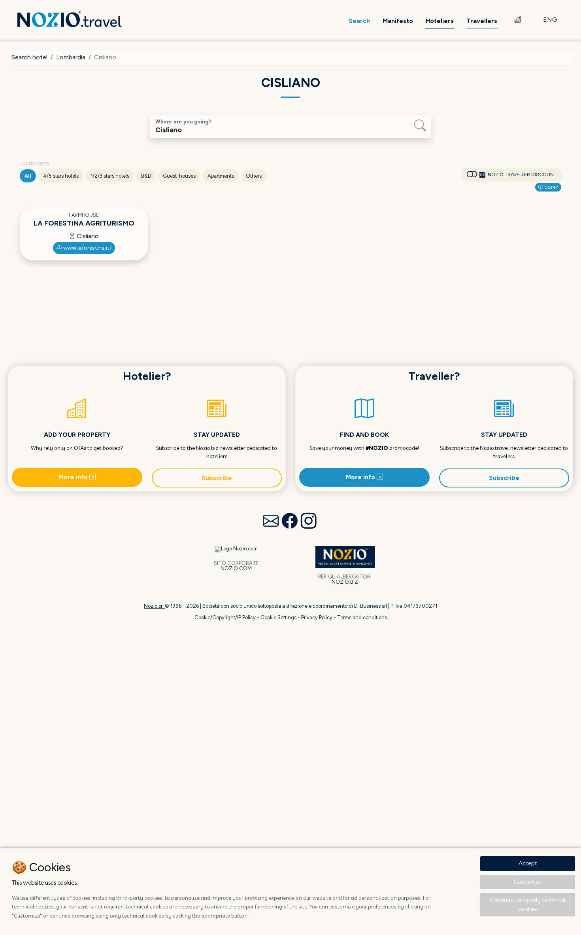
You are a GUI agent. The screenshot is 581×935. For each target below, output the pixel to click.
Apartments (221, 176)
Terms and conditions (362, 617)
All (28, 176)
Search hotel (29, 57)
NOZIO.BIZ (345, 582)
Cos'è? (550, 187)
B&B (146, 176)
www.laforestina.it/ (86, 248)
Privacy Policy (316, 617)
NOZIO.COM (236, 568)
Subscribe (217, 478)
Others (254, 176)
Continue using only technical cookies (528, 904)
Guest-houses (179, 176)
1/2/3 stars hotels (110, 176)
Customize (527, 882)
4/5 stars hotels (61, 176)
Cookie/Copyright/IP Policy (225, 617)
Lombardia (70, 57)
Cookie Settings (278, 617)
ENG (550, 19)
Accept (528, 863)
